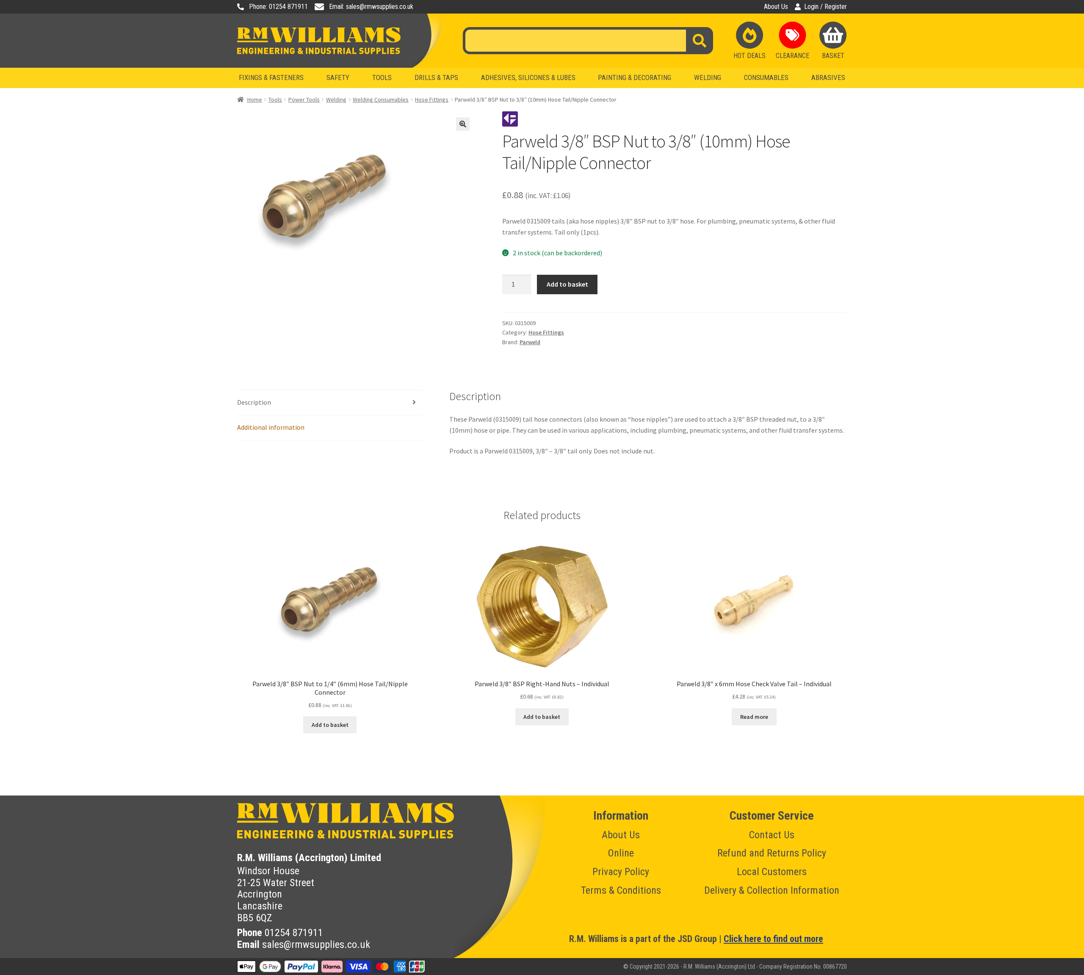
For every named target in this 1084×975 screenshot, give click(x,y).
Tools (275, 99)
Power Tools (304, 99)
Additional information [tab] (270, 427)
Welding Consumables (381, 99)
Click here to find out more (773, 939)
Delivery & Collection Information (771, 890)
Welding (336, 99)
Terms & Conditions (621, 890)
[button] (463, 124)
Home (254, 99)
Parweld (530, 342)
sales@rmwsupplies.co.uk (316, 944)
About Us (776, 7)
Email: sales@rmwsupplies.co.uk (371, 7)
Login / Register (825, 7)
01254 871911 (294, 933)
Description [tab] (254, 402)
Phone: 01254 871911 (278, 7)
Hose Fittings (431, 99)
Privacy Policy (620, 872)
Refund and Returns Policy (771, 853)
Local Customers (772, 872)
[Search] (699, 40)
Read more (754, 717)
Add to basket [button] (330, 725)
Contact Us (771, 835)
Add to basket (567, 284)
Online (621, 853)
